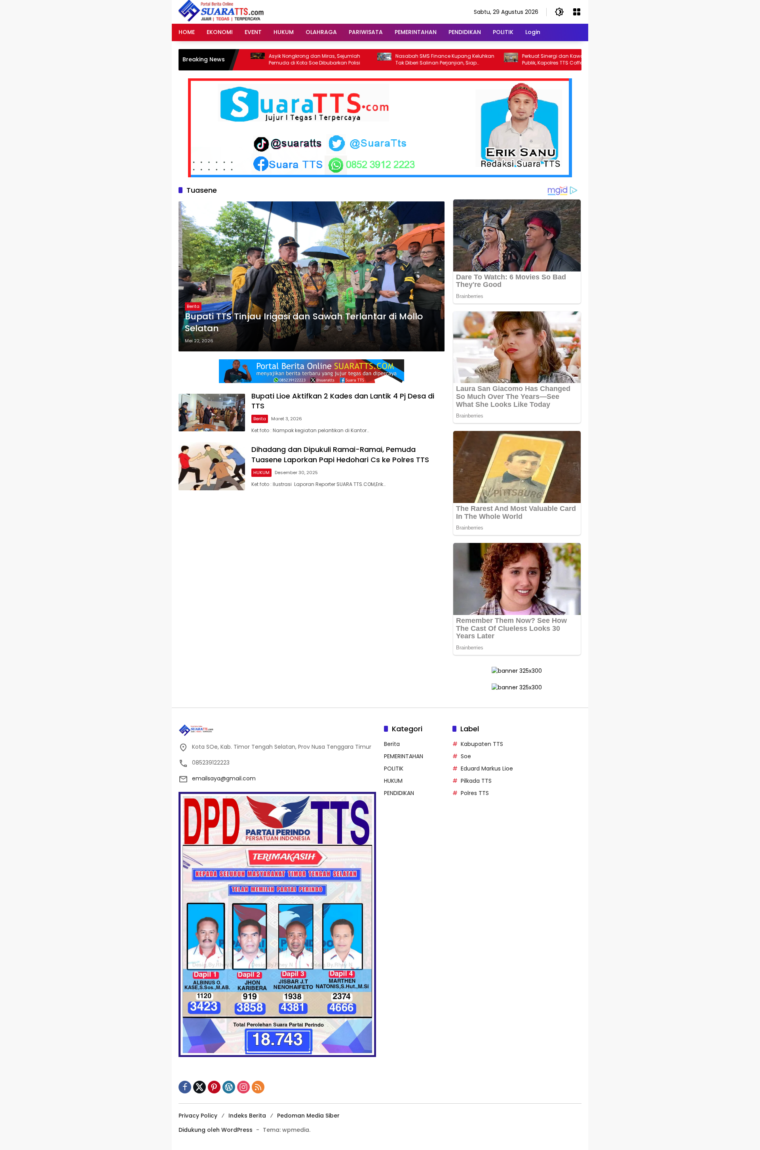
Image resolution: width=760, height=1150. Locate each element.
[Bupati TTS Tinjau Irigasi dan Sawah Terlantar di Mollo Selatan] (312, 276)
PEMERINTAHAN (403, 756)
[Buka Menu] (576, 12)
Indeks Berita (247, 1116)
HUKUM (261, 472)
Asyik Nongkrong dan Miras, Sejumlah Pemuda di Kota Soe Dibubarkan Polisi (270, 59)
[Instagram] (243, 1087)
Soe (466, 756)
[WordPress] (228, 1087)
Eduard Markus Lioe (487, 768)
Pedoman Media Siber (308, 1116)
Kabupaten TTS (482, 744)
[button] (559, 12)
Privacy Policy (198, 1116)
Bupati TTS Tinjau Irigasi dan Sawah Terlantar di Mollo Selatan (304, 323)
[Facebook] (185, 1087)
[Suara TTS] (221, 11)
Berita (193, 306)
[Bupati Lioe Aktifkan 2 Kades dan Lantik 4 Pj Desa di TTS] (212, 412)
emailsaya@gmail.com (224, 778)
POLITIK (393, 768)
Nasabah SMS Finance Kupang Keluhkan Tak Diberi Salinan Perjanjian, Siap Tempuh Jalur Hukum (400, 59)
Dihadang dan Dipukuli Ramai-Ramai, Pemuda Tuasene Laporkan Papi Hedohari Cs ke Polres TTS (340, 454)
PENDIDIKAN (399, 793)
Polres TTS (475, 793)
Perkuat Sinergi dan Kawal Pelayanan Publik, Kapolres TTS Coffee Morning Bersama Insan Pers (523, 59)
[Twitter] (199, 1087)
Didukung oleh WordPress (216, 1130)
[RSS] (258, 1087)
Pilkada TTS (476, 781)
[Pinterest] (214, 1087)
